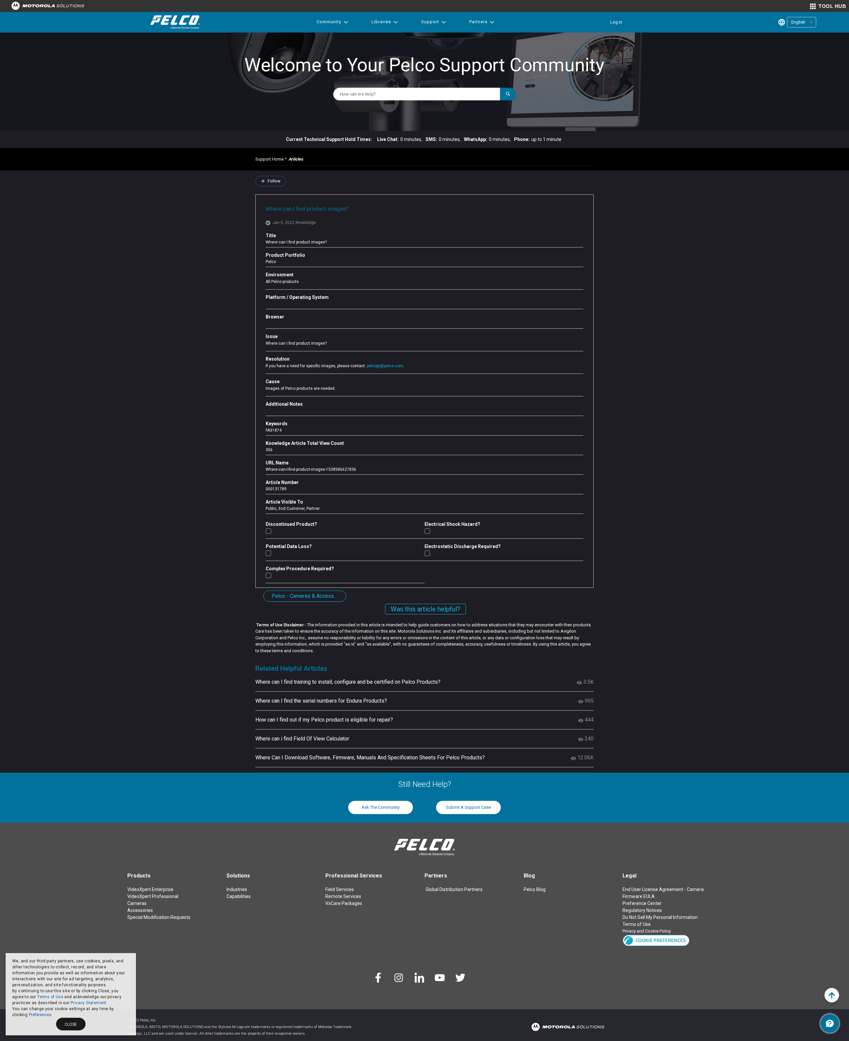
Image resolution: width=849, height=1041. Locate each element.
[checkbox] (268, 531)
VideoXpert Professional (152, 896)
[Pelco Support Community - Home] (175, 22)
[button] (656, 939)
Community (329, 21)
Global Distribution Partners (454, 889)
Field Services (339, 889)
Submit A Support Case (468, 807)
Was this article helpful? (425, 609)
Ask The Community (380, 807)
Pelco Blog (535, 889)
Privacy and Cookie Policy (646, 931)
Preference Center (642, 903)
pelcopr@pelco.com (385, 366)
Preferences (40, 1014)
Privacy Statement (88, 1003)
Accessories (140, 910)
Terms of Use (50, 997)
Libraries (381, 21)
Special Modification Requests (158, 917)
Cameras (137, 903)
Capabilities (239, 896)
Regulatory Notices (642, 910)
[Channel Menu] (829, 1023)
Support (430, 21)
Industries (237, 889)
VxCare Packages (343, 903)
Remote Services (343, 896)
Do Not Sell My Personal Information (660, 917)
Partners (478, 21)
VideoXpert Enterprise (150, 889)
